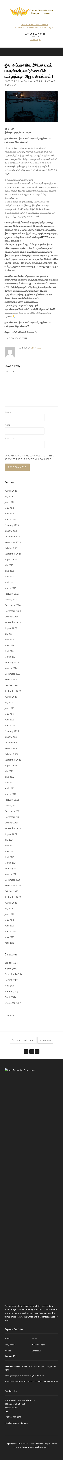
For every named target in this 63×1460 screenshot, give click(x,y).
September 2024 (13, 622)
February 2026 (12, 525)
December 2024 (12, 605)
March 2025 (10, 588)
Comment (11, 371)
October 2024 (11, 616)
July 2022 (9, 771)
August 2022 (11, 765)
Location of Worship (34, 24)
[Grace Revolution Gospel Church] (31, 10)
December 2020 (12, 879)
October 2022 (11, 754)
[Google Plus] (31, 1049)
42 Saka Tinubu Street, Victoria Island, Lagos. (34, 27)
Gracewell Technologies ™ (37, 1447)
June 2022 (9, 776)
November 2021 (13, 816)
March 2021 (10, 862)
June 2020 (9, 914)
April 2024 (9, 651)
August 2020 (11, 902)
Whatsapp (35, 39)
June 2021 (9, 845)
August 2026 (11, 490)
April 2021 (9, 857)
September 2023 (13, 691)
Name (9, 411)
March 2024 (10, 656)
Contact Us (36, 1350)
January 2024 (11, 668)
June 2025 (9, 570)
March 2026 (10, 519)
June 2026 (9, 502)
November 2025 (13, 542)
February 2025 (12, 593)
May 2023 (9, 713)
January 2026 (11, 530)
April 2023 (9, 719)
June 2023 (9, 708)
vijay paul (24, 81)
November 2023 (13, 679)
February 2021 (12, 868)
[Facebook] (54, 52)
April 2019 (9, 942)
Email (9, 425)
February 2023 (12, 731)
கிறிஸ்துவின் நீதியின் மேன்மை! (17, 1375)
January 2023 (11, 736)
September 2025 (13, 553)
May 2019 (9, 937)
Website (9, 438)
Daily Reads (10, 1344)
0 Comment (11, 84)
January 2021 (11, 874)
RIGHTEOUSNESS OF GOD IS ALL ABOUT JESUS (25, 1366)
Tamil (25, 338)
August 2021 (11, 834)
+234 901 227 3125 (13, 1417)
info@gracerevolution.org (16, 1423)
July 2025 (9, 565)
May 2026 (9, 507)
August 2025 (11, 559)
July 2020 (9, 908)
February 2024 (12, 662)
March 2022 (10, 794)
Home (7, 1338)
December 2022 (12, 742)
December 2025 (12, 536)
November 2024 (13, 610)
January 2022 (11, 805)
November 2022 (13, 748)
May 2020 (9, 919)
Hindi (7, 985)
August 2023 (11, 696)
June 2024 (9, 639)
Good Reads (14, 338)
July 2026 (9, 496)
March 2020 (10, 931)
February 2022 (12, 799)
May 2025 (9, 576)
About (34, 1338)
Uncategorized (12, 1002)
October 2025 (11, 547)
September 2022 (13, 759)
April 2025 (9, 582)
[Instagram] (58, 52)
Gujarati (8, 979)
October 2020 (11, 891)
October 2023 (11, 685)
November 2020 (13, 885)
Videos (8, 1350)
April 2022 (9, 788)
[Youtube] (37, 1049)
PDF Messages (38, 1344)
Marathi (8, 991)
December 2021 (12, 811)
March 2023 (10, 725)
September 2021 (13, 828)
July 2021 (9, 839)
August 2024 (11, 628)
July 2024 (9, 633)
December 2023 (12, 673)
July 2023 (9, 702)
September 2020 (13, 897)
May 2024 (9, 645)
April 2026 (9, 513)
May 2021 (9, 851)
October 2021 (11, 822)
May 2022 (9, 782)
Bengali (8, 962)
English (8, 968)
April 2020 (9, 925)
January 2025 (11, 599)
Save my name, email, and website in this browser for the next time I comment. (29, 457)
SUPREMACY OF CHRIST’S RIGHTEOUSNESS (24, 1381)
